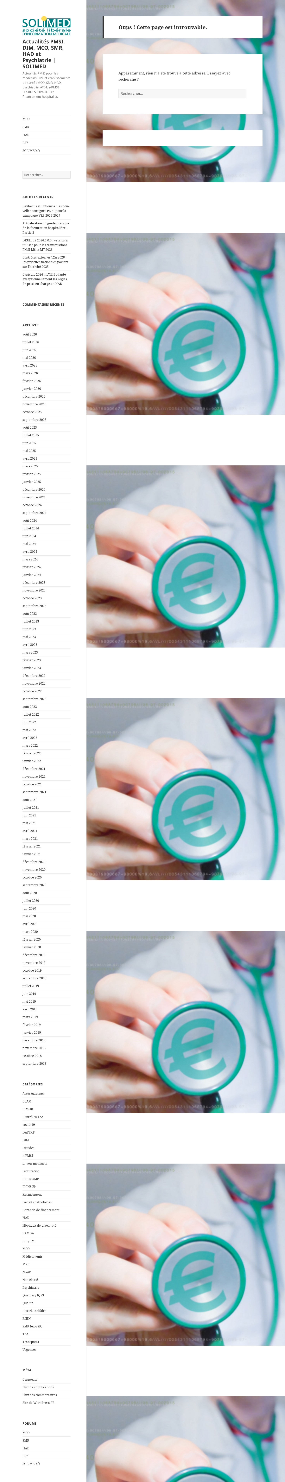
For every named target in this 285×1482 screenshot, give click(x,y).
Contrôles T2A (32, 1117)
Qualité (27, 1303)
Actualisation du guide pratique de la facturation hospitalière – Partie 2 (45, 228)
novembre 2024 (34, 497)
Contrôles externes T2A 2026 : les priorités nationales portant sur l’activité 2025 (45, 262)
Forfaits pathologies (37, 1202)
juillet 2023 (30, 621)
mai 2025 (29, 451)
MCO (26, 119)
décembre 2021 (33, 769)
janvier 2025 (31, 482)
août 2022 (29, 707)
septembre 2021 (34, 792)
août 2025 (29, 427)
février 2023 (31, 660)
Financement (32, 1194)
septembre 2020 (34, 885)
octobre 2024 (32, 505)
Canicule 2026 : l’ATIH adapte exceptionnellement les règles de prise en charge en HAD (44, 279)
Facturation (31, 1171)
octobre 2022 (32, 691)
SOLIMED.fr (31, 151)
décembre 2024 (33, 489)
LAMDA (28, 1233)
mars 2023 (30, 652)
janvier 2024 (31, 575)
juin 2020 (29, 908)
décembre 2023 (33, 582)
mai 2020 (29, 916)
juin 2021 (29, 815)
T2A (25, 1334)
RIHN (26, 1318)
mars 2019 (30, 1017)
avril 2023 (29, 644)
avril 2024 (29, 551)
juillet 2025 (30, 435)
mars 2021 (30, 838)
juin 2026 (29, 350)
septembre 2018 (34, 1063)
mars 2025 (30, 466)
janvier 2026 (31, 388)
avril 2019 (29, 1009)
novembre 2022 (34, 683)
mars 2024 (30, 559)
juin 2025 (29, 443)
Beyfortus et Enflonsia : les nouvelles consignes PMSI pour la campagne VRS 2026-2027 (45, 211)
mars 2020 (30, 931)
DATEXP (28, 1132)
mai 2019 (29, 1001)
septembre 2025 (34, 420)
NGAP (26, 1272)
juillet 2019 (30, 986)
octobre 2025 (32, 412)
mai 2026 (29, 357)
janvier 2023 (31, 668)
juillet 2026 (30, 342)
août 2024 (29, 520)
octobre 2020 (32, 877)
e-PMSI (27, 1155)
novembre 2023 (34, 590)
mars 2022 (30, 745)
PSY (25, 143)
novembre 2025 (34, 404)
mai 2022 (29, 730)
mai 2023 (29, 637)
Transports (30, 1342)
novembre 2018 (34, 1048)
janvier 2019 (31, 1032)
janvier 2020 (31, 947)
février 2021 (31, 846)
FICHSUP (29, 1187)
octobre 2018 (32, 1056)
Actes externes (33, 1093)
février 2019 (31, 1025)
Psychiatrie (30, 1287)
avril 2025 (29, 458)
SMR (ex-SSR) (32, 1326)
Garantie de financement (41, 1210)
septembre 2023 (34, 606)
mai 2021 (29, 823)
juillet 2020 (30, 900)
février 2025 (31, 474)
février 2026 (31, 381)
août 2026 (29, 334)
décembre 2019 (33, 955)
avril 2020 (29, 924)
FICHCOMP (30, 1179)
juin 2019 (29, 994)
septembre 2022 (34, 699)
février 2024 (31, 567)
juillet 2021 (30, 807)
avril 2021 (29, 831)
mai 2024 (29, 544)
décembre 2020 (33, 862)
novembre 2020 (34, 869)
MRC (25, 1264)
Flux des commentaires (39, 1395)
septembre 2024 (34, 513)
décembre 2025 (33, 396)
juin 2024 (29, 536)
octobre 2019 (32, 970)
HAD (25, 135)
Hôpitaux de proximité (39, 1225)
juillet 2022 (30, 714)
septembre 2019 (34, 978)
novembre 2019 (34, 963)
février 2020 (31, 939)
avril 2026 (29, 365)
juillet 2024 (30, 528)
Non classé (30, 1280)
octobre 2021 (32, 784)
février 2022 (31, 753)
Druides (28, 1148)
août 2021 (29, 800)
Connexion (30, 1379)
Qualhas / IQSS (33, 1295)
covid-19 (28, 1124)
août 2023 (29, 613)
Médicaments (32, 1256)
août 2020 (29, 893)
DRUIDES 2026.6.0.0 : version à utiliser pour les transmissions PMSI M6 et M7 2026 (45, 245)
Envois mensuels (34, 1163)
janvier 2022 (31, 761)
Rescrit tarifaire (34, 1311)
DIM (25, 1140)
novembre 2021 (34, 776)
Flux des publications (38, 1387)
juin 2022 (29, 722)
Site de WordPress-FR (38, 1403)
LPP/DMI (29, 1241)
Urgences (29, 1349)
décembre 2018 (33, 1040)
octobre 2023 (32, 598)
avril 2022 (29, 738)
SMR (25, 127)
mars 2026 (30, 373)
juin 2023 (29, 629)
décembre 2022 (33, 676)
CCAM (26, 1101)
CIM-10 (27, 1109)
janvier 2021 (31, 854)
